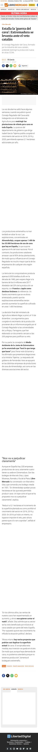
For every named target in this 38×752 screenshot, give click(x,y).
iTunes (30, 748)
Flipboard (23, 748)
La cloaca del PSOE (28, 1)
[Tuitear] (7, 65)
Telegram (27, 748)
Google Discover (20, 748)
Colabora (31, 5)
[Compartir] (3, 65)
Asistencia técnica (15, 744)
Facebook (7, 748)
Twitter (10, 748)
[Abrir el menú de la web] (2, 5)
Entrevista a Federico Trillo (15, 1)
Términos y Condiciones (15, 742)
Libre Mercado (6, 24)
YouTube (17, 748)
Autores (26, 744)
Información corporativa (18, 740)
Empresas (3, 9)
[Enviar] (11, 65)
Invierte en (11, 9)
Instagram (14, 748)
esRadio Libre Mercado (22, 9)
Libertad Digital (19, 736)
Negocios (33, 9)
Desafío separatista (18, 666)
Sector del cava (29, 666)
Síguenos (24, 65)
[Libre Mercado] (16, 5)
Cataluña (9, 666)
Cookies (27, 742)
